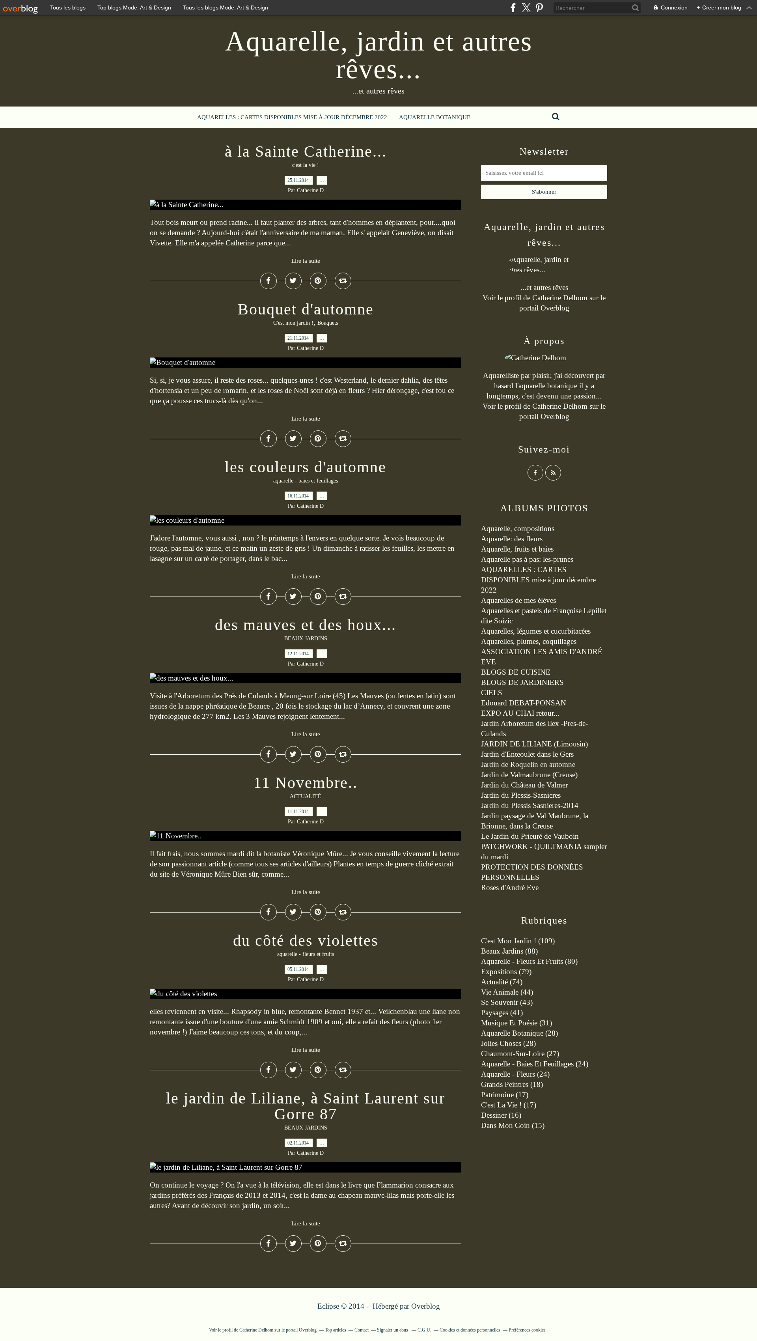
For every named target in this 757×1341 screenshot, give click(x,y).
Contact (361, 1330)
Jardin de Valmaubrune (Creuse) (529, 775)
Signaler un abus (393, 1330)
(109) (518, 941)
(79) (506, 971)
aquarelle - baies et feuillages (305, 481)
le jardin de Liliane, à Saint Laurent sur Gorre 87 (305, 1106)
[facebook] (513, 7)
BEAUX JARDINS (305, 639)
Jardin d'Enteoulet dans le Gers (527, 754)
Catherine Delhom (559, 298)
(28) (519, 1033)
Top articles (335, 1330)
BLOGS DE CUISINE (515, 672)
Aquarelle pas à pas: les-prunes (527, 559)
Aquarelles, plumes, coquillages (528, 641)
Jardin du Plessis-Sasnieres (521, 795)
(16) (501, 1115)
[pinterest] (539, 7)
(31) (516, 1023)
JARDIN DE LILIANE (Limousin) (534, 744)
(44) (507, 992)
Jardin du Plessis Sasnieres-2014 (529, 805)
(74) (501, 982)
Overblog (425, 1306)
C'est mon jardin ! (293, 323)
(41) (502, 1012)
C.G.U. (424, 1330)
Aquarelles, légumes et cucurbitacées (536, 631)
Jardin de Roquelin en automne (528, 764)
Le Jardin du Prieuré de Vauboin (530, 836)
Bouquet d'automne (306, 309)
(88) (509, 951)
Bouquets (327, 323)
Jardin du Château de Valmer (524, 785)
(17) (504, 1094)
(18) (512, 1084)
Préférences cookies (527, 1330)
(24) (534, 1064)
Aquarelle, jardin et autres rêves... (378, 55)
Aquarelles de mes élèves (518, 600)
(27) (520, 1053)
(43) (507, 1002)
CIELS (491, 692)
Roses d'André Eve (510, 887)
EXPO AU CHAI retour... (520, 713)
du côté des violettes (305, 940)
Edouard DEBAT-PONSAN (523, 703)
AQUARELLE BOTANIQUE (434, 117)
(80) (529, 961)
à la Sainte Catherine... (306, 151)
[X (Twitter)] (526, 7)
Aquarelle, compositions (517, 528)
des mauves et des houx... (305, 625)
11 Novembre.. (306, 782)
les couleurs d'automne (305, 467)
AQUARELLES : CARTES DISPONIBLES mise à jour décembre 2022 (292, 117)
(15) (512, 1125)
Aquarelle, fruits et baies (517, 549)
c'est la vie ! (305, 165)
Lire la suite (305, 261)
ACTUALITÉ (305, 796)
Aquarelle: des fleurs (512, 539)
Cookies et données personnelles (470, 1330)
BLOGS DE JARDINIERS (522, 682)
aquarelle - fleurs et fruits (305, 954)
